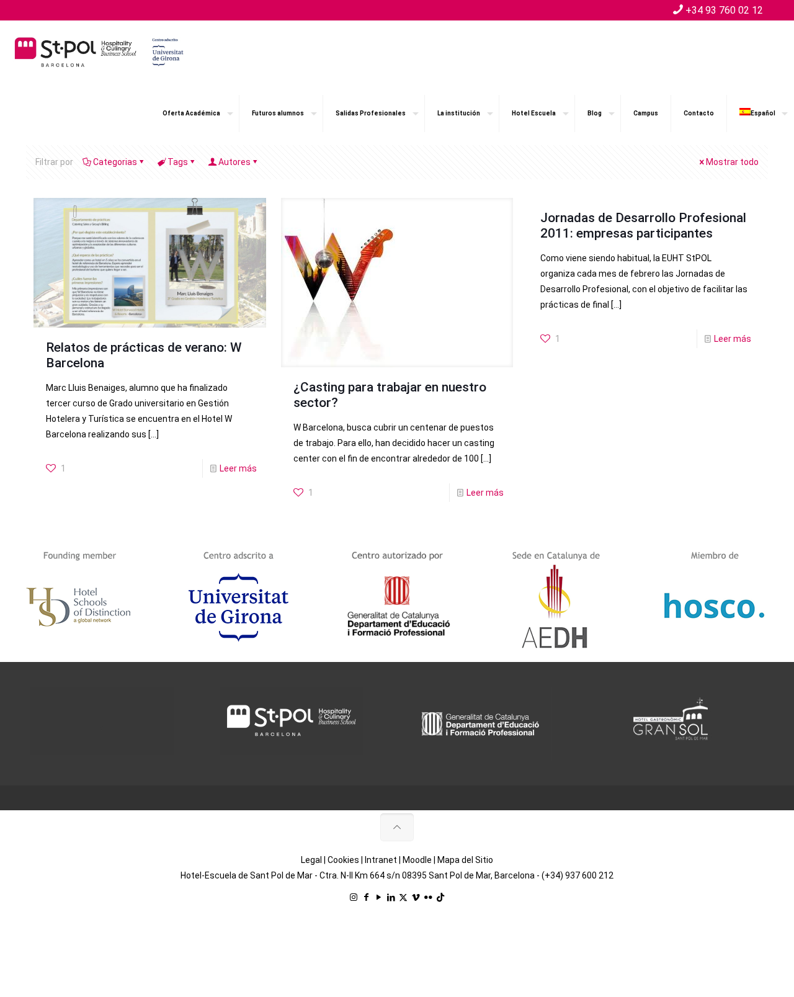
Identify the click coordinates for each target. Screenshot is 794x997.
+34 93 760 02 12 (724, 10)
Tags (177, 162)
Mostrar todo (732, 162)
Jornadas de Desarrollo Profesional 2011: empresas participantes (643, 225)
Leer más (238, 468)
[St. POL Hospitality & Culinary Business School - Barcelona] (99, 51)
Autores (234, 162)
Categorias (115, 162)
